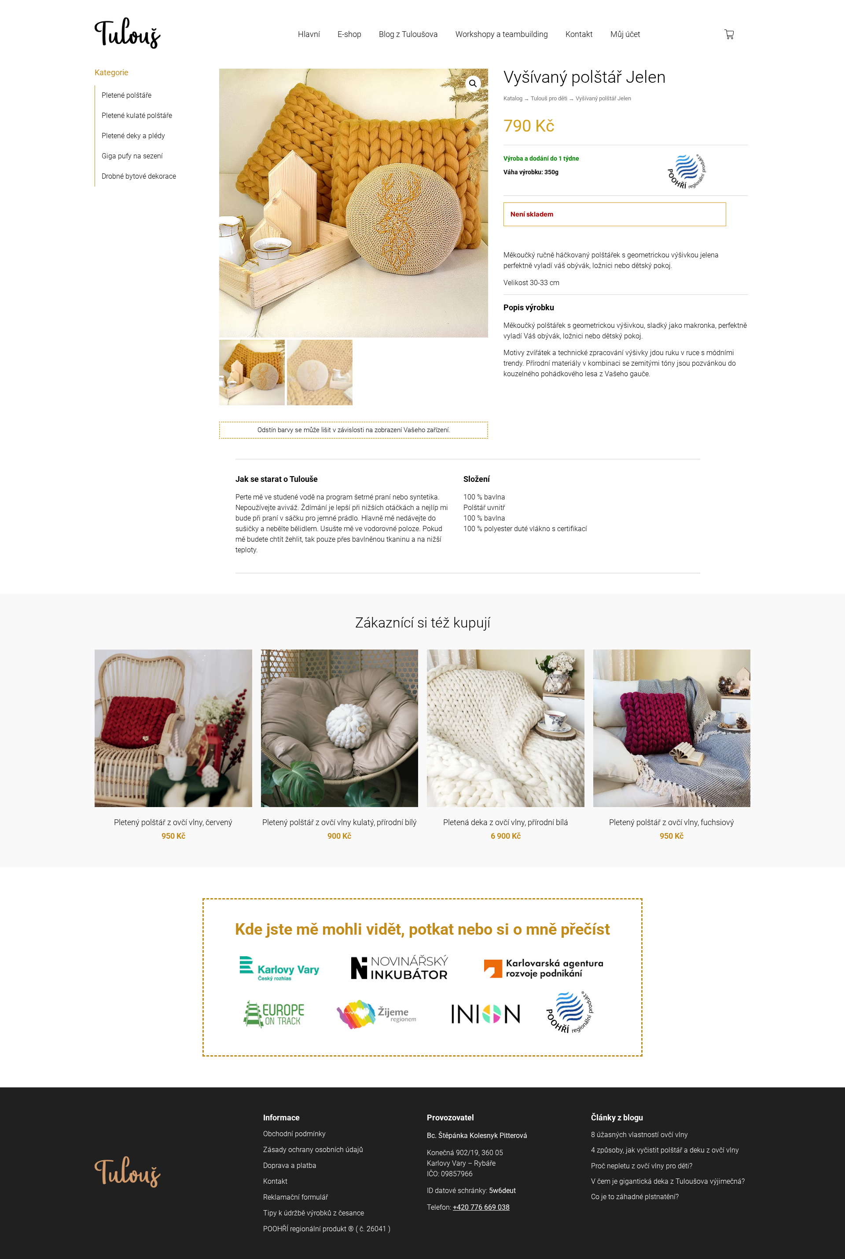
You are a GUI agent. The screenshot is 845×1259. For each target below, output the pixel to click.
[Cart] (732, 34)
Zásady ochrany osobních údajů (313, 1149)
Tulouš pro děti (549, 98)
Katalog (512, 98)
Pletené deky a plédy (133, 136)
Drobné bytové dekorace (139, 176)
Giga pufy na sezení (132, 156)
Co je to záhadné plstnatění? (635, 1197)
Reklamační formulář (295, 1197)
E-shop (349, 34)
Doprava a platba (289, 1165)
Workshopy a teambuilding (502, 34)
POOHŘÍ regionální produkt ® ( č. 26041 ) (326, 1229)
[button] (473, 84)
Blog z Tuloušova (408, 34)
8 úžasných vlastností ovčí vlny (639, 1135)
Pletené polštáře (126, 95)
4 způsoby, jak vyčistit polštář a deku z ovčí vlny (665, 1150)
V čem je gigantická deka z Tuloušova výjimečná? (668, 1181)
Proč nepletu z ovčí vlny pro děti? (641, 1166)
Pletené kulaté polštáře (137, 115)
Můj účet (625, 34)
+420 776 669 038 (481, 1207)
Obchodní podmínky (294, 1134)
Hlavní (309, 34)
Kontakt (579, 34)
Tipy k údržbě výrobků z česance (313, 1213)
